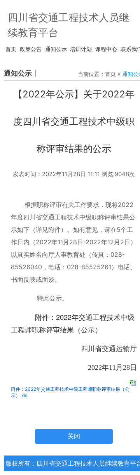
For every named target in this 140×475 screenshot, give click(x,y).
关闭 (74, 436)
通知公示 (56, 49)
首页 (10, 49)
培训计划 (81, 49)
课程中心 (106, 49)
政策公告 (31, 49)
